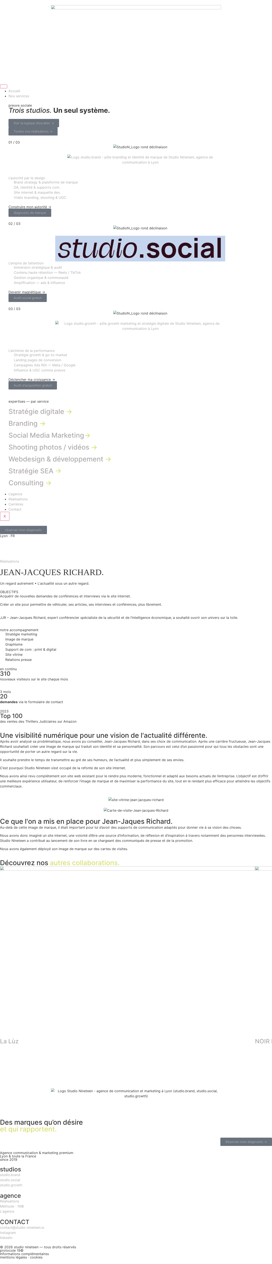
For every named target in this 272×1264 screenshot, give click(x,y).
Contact (14, 509)
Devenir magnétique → (26, 292)
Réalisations (18, 499)
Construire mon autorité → (29, 207)
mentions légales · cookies (21, 1257)
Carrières (15, 504)
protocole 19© (12, 1250)
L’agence (15, 494)
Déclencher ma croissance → (31, 379)
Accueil (14, 91)
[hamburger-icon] (3, 86)
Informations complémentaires (24, 1254)
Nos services (18, 96)
